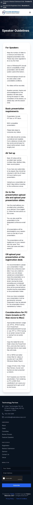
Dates (4, 428)
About (4, 425)
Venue (4, 457)
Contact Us (5, 454)
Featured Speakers (8, 437)
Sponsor (4, 451)
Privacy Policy (10, 498)
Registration (5, 445)
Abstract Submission (8, 448)
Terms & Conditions (21, 498)
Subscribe (16, 485)
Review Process (7, 434)
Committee (5, 431)
